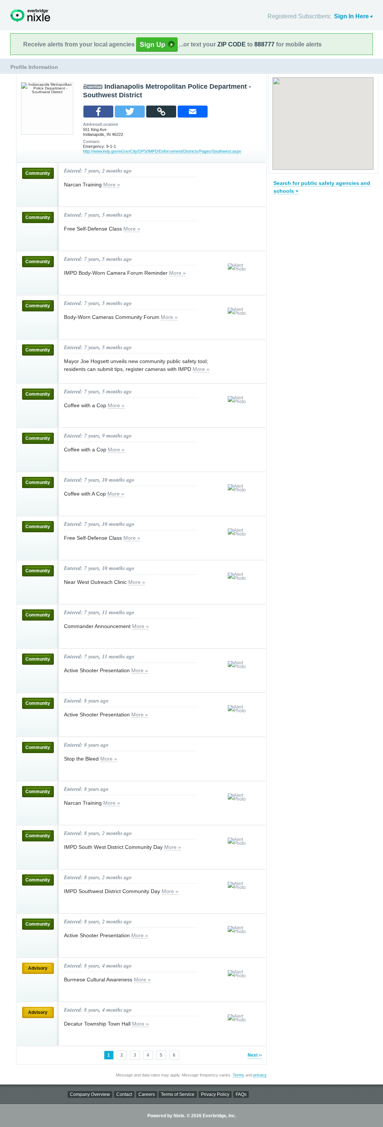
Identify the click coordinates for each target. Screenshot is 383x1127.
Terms (238, 1075)
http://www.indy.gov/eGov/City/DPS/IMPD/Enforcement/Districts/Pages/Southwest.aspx (162, 151)
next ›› (255, 1055)
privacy (259, 1075)
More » (111, 185)
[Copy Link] (161, 112)
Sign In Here (351, 16)
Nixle (30, 15)
